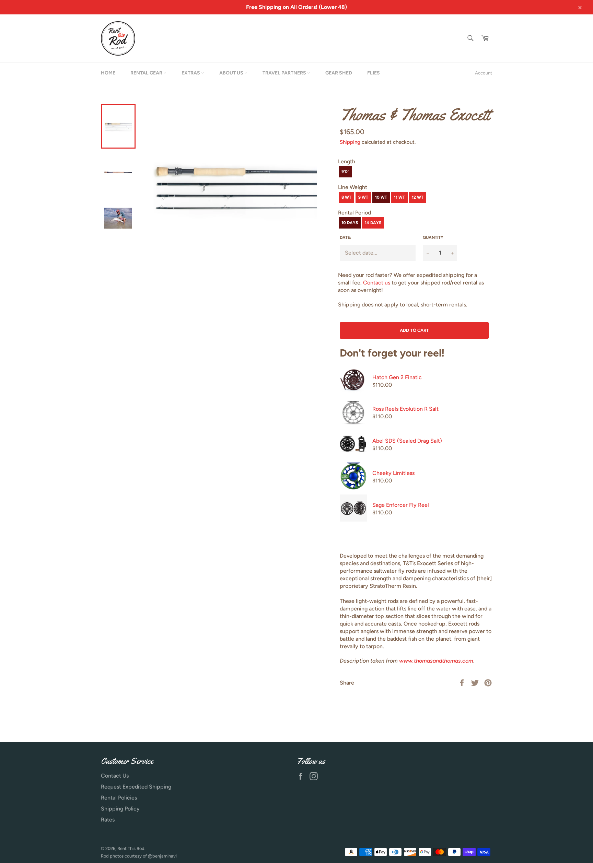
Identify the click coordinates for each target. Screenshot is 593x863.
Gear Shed (338, 73)
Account (483, 72)
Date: (345, 237)
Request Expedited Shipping (136, 786)
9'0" (345, 171)
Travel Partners (285, 73)
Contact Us (115, 775)
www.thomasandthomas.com (436, 660)
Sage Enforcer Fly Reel (400, 505)
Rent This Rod (130, 848)
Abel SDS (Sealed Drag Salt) (407, 441)
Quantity (433, 237)
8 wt (346, 197)
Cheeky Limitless (393, 473)
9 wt (363, 197)
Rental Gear (146, 73)
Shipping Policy (120, 808)
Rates (108, 819)
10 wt (381, 197)
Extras (191, 73)
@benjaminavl (162, 856)
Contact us (376, 282)
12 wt (417, 197)
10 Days (349, 222)
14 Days (373, 222)
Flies (373, 73)
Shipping (350, 142)
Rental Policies (119, 797)
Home (108, 73)
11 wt (399, 197)
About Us (231, 73)
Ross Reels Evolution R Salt (405, 409)
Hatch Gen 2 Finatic (397, 377)
